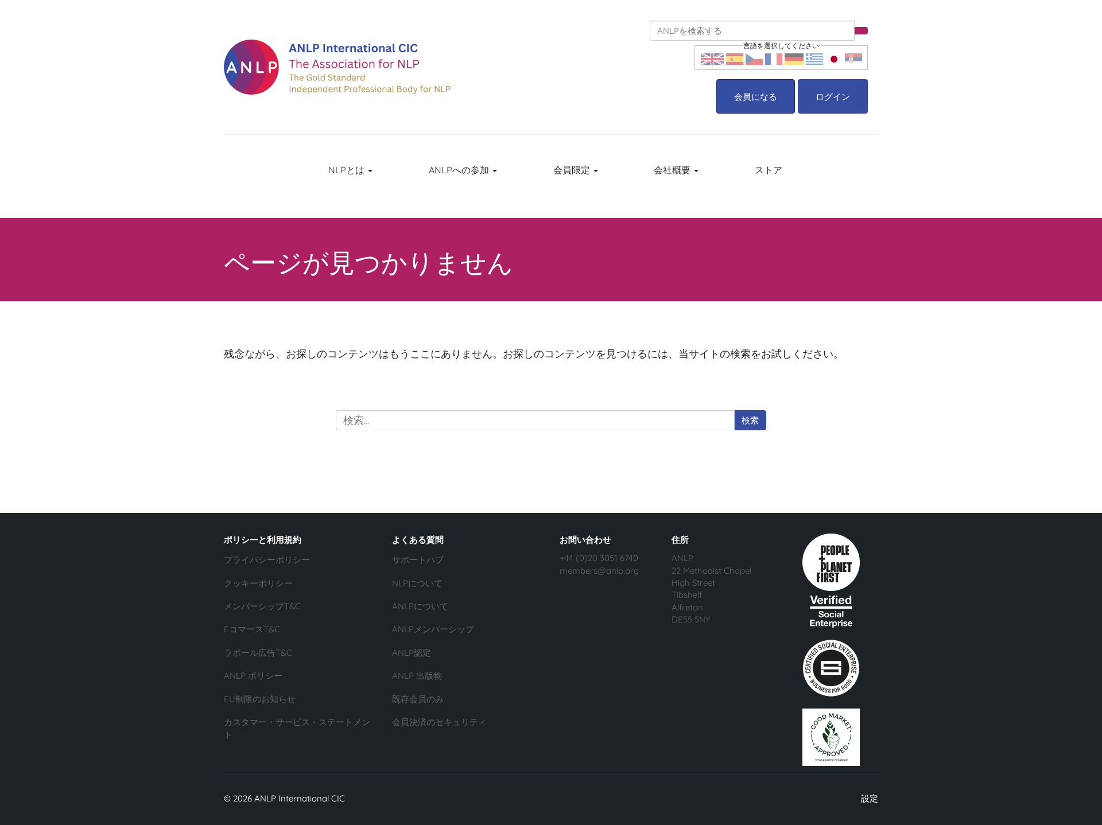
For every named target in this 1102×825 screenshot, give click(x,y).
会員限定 (572, 170)
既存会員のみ (418, 699)
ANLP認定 (411, 652)
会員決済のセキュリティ (439, 722)
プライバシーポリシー (267, 559)
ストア (768, 170)
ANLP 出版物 (417, 675)
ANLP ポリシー (253, 675)
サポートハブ (418, 559)
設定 (869, 798)
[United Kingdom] (712, 57)
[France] (773, 57)
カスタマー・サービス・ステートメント (297, 728)
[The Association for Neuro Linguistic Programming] (337, 67)
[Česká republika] (754, 57)
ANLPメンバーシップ (433, 629)
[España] (734, 57)
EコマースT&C (252, 629)
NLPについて (417, 583)
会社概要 (673, 170)
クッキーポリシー (258, 583)
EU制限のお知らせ (260, 699)
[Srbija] (853, 57)
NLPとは (347, 170)
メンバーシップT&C (262, 606)
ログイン (833, 96)
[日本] (834, 57)
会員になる (755, 96)
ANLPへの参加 (460, 170)
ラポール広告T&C (258, 652)
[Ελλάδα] (814, 57)
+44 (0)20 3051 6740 (599, 557)
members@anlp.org (599, 570)
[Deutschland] (794, 57)
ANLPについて (420, 606)
